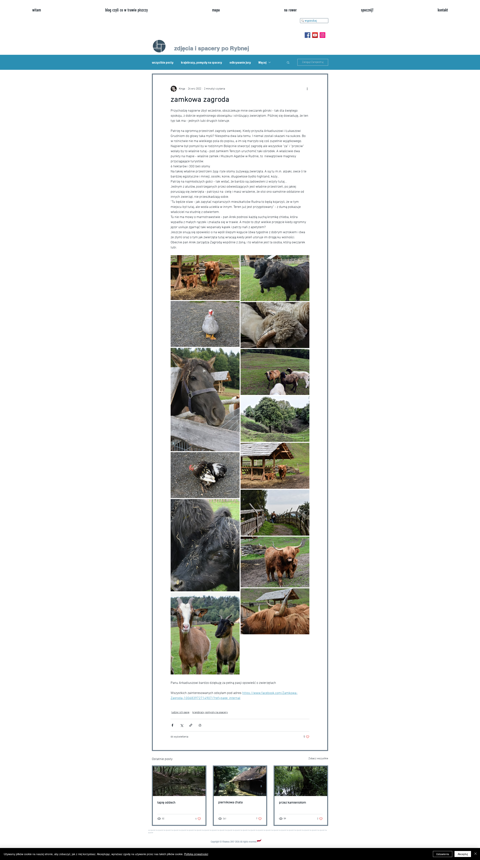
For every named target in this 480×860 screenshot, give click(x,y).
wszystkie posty (162, 62)
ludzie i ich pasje (180, 712)
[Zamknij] (475, 854)
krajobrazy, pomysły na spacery (201, 62)
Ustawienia (442, 854)
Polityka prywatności (196, 854)
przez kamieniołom (292, 803)
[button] (288, 62)
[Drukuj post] (200, 725)
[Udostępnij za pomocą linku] (191, 725)
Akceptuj (463, 854)
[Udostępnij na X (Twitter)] (181, 725)
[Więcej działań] (307, 88)
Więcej (262, 62)
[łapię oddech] (179, 781)
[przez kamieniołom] (300, 781)
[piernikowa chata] (240, 781)
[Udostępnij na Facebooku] (172, 725)
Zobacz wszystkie (318, 758)
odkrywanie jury (240, 62)
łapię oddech (166, 803)
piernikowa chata (230, 802)
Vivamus (226, 841)
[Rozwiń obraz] (205, 277)
